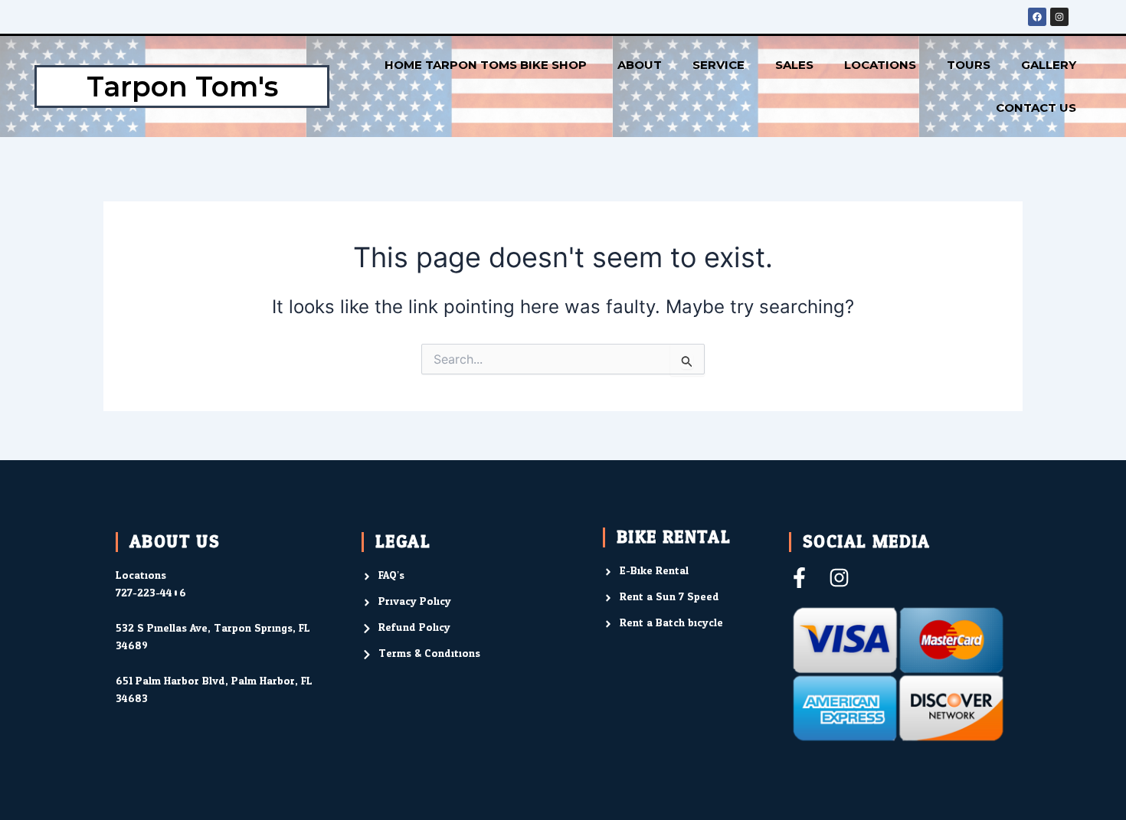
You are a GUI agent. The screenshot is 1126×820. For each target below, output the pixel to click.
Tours (968, 64)
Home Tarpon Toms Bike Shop (486, 64)
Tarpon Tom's (182, 86)
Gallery (1048, 64)
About (639, 64)
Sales (794, 64)
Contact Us (1036, 107)
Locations (880, 64)
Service (718, 64)
